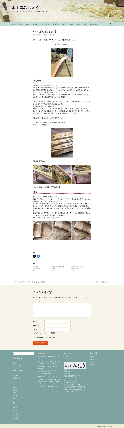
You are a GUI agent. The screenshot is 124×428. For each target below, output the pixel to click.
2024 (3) (15, 413)
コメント (36, 301)
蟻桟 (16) (15, 387)
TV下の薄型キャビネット (44, 364)
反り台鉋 (52, 35)
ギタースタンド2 (103, 282)
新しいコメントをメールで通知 (44, 333)
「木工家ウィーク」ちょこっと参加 (28, 282)
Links (78, 24)
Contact (55, 24)
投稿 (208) (15, 363)
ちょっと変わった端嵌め (44, 386)
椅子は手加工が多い (77, 267)
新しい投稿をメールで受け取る (44, 337)
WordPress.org (93, 364)
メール (36, 325)
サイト (35, 329)
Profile (71, 24)
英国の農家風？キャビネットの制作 (47, 366)
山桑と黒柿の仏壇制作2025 (45, 371)
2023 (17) (15, 416)
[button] (42, 174)
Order (63, 24)
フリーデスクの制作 (43, 373)
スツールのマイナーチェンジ (45, 361)
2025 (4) (15, 410)
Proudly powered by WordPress (104, 426)
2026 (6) (15, 408)
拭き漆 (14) (16, 390)
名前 (35, 321)
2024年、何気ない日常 (44, 376)
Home (13, 24)
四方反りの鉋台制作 (58, 267)
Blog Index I (94, 24)
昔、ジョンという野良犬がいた (46, 356)
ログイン (92, 356)
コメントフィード (94, 362)
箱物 (20, 24)
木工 (45, 35)
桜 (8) (14, 398)
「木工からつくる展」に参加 (45, 379)
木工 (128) (15, 375)
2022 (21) (15, 418)
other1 (35, 24)
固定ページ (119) (17, 365)
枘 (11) (14, 393)
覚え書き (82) (16, 378)
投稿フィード (93, 359)
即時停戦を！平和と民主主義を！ (47, 382)
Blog (85, 24)
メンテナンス (45, 24)
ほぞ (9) (15, 395)
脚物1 (27, 24)
